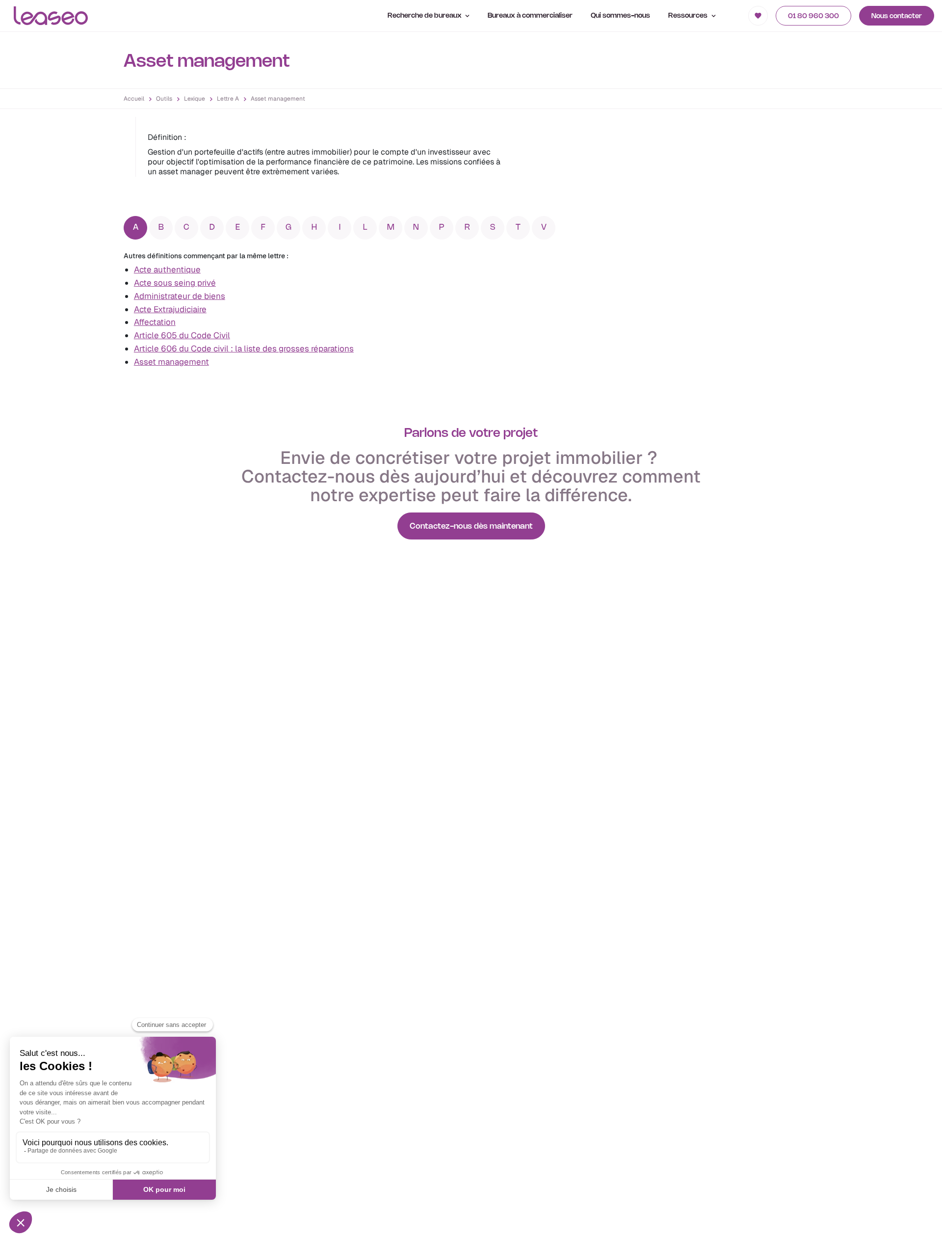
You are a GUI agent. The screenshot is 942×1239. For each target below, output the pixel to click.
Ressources (688, 16)
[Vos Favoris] (758, 16)
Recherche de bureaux (425, 16)
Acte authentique (167, 269)
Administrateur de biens (179, 296)
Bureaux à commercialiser (530, 16)
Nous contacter (896, 16)
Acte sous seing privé (175, 282)
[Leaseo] (51, 15)
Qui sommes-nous (620, 16)
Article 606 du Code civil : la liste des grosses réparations (244, 348)
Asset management (171, 361)
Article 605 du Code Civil (182, 335)
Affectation (155, 322)
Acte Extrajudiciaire (170, 309)
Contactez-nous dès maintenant (471, 526)
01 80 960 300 (813, 16)
